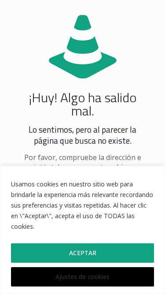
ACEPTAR (82, 253)
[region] (82, 230)
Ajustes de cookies (82, 276)
